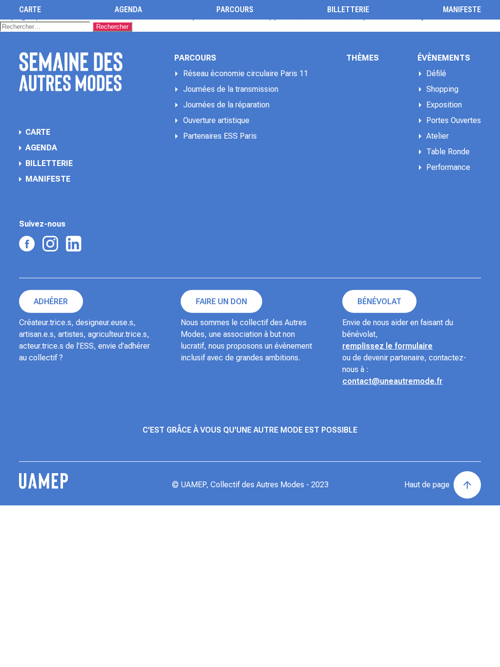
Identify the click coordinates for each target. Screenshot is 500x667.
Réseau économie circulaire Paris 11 (245, 73)
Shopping (442, 89)
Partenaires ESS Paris (220, 136)
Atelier (437, 136)
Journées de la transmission (230, 89)
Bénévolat (379, 301)
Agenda (128, 10)
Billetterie (348, 10)
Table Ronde (448, 151)
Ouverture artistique (216, 120)
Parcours (234, 10)
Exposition (444, 104)
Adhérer (51, 301)
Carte (30, 10)
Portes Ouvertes (453, 120)
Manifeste (462, 10)
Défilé (436, 73)
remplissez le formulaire (387, 346)
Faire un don (221, 301)
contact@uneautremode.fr (392, 381)
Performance (448, 167)
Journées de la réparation (226, 104)
